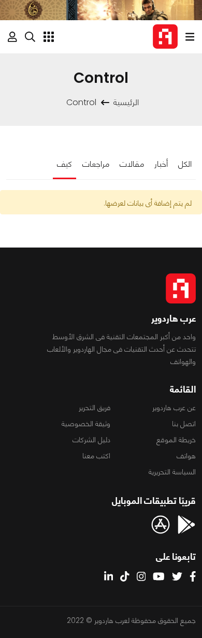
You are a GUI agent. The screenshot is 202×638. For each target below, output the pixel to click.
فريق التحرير (94, 407)
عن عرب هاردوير (174, 407)
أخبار (161, 164)
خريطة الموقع (176, 439)
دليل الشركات (91, 439)
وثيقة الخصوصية (86, 423)
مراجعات (95, 164)
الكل (185, 164)
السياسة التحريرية (172, 472)
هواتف (186, 456)
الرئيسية (126, 102)
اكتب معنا (96, 456)
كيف (64, 164)
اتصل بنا (184, 423)
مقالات (132, 164)
